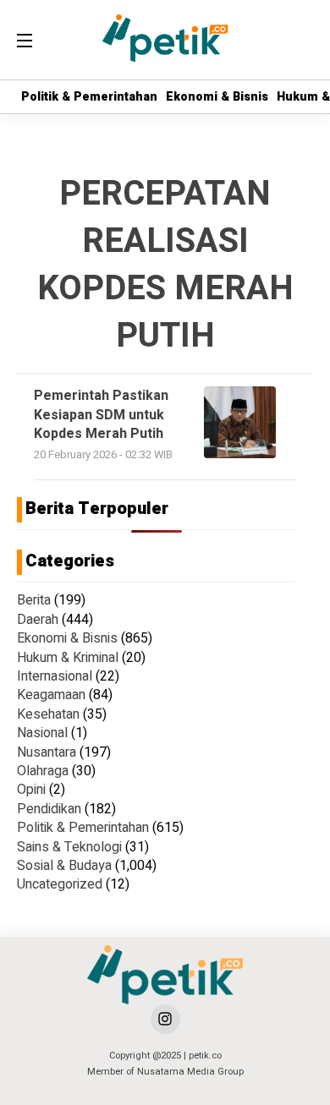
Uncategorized (59, 884)
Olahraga (43, 771)
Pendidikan (49, 809)
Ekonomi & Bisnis (217, 97)
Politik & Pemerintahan (89, 97)
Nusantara (46, 752)
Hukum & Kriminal (67, 658)
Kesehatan (48, 714)
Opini (31, 790)
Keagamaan (51, 695)
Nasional (42, 733)
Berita (34, 600)
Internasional (54, 676)
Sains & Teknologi (69, 847)
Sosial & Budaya (64, 866)
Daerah (37, 620)
